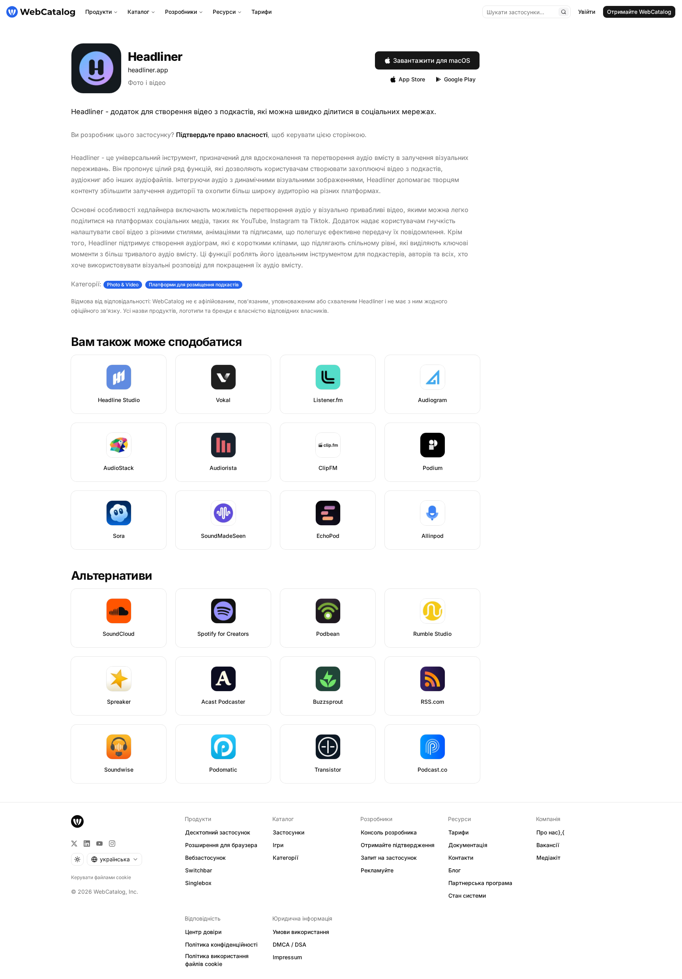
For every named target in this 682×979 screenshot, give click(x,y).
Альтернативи (111, 575)
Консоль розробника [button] (389, 832)
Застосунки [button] (288, 832)
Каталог (138, 11)
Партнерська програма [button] (480, 882)
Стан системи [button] (467, 895)
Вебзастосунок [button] (205, 857)
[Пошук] (563, 12)
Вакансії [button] (547, 845)
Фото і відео (147, 82)
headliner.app (148, 70)
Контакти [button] (460, 857)
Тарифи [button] (458, 832)
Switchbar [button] (198, 870)
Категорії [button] (285, 857)
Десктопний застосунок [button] (217, 832)
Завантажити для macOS (431, 60)
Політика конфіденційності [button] (221, 944)
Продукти (98, 11)
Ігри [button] (278, 845)
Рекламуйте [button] (377, 870)
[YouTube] (99, 843)
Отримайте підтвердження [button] (398, 845)
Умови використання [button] (301, 931)
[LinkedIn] (87, 843)
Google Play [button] (460, 79)
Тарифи (261, 11)
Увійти (586, 11)
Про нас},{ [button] (550, 832)
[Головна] (40, 12)
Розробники (181, 11)
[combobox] (114, 859)
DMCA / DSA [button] (289, 944)
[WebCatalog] (77, 821)
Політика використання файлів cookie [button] (217, 960)
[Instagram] (112, 843)
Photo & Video (123, 284)
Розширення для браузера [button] (221, 845)
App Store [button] (412, 79)
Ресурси (224, 11)
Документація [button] (467, 845)
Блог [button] (454, 870)
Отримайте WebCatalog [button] (639, 11)
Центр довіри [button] (203, 931)
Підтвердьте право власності (222, 135)
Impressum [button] (287, 957)
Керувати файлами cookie (101, 877)
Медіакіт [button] (548, 857)
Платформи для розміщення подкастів (194, 284)
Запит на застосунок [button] (389, 857)
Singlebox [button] (198, 882)
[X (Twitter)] (74, 843)
